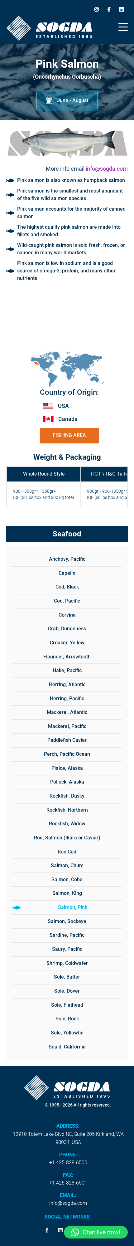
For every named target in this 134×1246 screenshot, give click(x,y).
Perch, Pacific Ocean (67, 754)
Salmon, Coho (67, 879)
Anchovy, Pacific (67, 559)
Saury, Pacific (67, 949)
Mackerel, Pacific (67, 726)
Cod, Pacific (67, 601)
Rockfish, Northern (67, 810)
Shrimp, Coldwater (67, 963)
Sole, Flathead (67, 1005)
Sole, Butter (67, 977)
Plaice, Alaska (67, 768)
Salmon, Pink (72, 907)
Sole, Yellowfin (67, 1033)
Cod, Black (67, 587)
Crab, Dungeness (67, 629)
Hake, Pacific (67, 670)
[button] (96, 1232)
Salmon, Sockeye (67, 921)
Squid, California (67, 1047)
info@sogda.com (107, 168)
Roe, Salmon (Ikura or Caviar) (67, 838)
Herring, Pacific (67, 698)
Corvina (67, 615)
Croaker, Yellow (67, 643)
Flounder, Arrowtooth (67, 657)
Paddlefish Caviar (67, 740)
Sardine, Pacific (67, 935)
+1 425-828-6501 (68, 1183)
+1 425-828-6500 (68, 1162)
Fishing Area (69, 435)
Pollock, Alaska (67, 782)
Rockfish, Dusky (67, 796)
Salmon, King (67, 893)
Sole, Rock (67, 1019)
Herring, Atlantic (67, 684)
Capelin (67, 573)
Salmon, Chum (67, 865)
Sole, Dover (67, 991)
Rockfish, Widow (67, 824)
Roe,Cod (67, 852)
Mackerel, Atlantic (67, 712)
